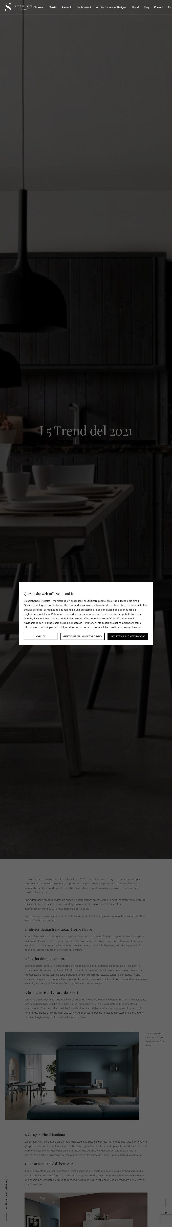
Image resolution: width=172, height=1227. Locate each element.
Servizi (52, 7)
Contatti (158, 7)
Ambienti (66, 7)
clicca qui (136, 627)
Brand (135, 7)
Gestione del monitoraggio (82, 636)
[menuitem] (168, 7)
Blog (146, 7)
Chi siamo (38, 7)
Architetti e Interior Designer (111, 7)
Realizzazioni (84, 7)
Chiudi (40, 636)
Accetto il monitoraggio (127, 636)
